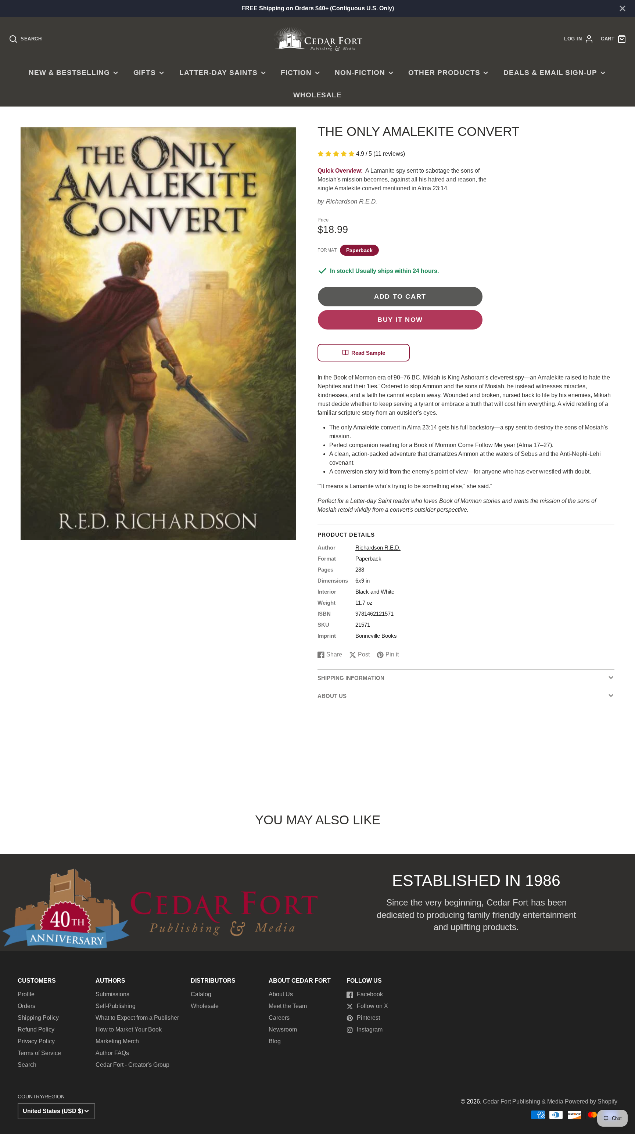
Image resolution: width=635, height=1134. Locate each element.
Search (27, 1065)
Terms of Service (39, 1053)
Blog (275, 1041)
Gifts (144, 72)
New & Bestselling (69, 72)
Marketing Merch (117, 1041)
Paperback (359, 250)
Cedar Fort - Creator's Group (132, 1065)
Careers (279, 1018)
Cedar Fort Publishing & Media (523, 1101)
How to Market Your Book (129, 1029)
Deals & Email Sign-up (550, 72)
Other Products (444, 72)
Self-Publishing (116, 1006)
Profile (26, 994)
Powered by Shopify (591, 1101)
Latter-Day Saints (218, 72)
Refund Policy (36, 1029)
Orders (26, 1006)
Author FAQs (112, 1053)
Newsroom (283, 1029)
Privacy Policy (36, 1041)
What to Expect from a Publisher (137, 1018)
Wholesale (317, 95)
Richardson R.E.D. (351, 201)
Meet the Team (288, 1006)
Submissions (112, 994)
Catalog (201, 994)
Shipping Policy (38, 1018)
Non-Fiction (360, 72)
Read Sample (368, 353)
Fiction (296, 72)
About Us (281, 994)
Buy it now (400, 319)
